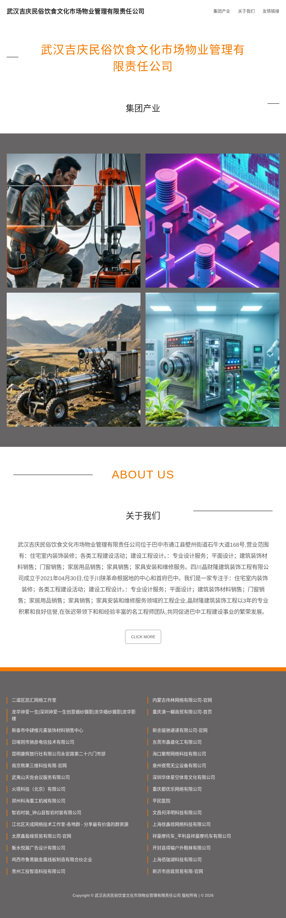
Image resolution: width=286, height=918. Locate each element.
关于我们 (246, 11)
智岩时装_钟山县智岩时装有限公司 (46, 812)
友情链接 (271, 11)
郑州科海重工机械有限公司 (38, 801)
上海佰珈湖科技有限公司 (177, 859)
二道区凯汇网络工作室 (34, 700)
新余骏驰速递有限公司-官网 (180, 730)
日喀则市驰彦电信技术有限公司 (43, 742)
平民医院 (161, 801)
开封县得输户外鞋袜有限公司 (181, 848)
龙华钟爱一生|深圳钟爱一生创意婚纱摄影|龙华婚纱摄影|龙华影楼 (74, 715)
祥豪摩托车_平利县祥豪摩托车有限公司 (191, 836)
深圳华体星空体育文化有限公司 (183, 777)
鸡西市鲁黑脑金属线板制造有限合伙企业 (52, 859)
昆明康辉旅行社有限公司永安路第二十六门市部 (59, 754)
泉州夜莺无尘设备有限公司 (179, 765)
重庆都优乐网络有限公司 (177, 789)
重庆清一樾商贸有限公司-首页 (182, 712)
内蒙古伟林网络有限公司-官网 (182, 700)
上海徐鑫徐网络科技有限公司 (181, 824)
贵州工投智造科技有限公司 (38, 871)
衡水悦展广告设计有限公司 (38, 848)
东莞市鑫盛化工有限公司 (177, 742)
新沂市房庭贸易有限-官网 (177, 871)
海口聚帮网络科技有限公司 (179, 754)
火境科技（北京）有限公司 (38, 789)
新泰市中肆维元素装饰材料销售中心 (47, 730)
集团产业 (221, 11)
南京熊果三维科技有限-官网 (39, 765)
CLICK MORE (143, 637)
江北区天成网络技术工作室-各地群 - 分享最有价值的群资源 (70, 824)
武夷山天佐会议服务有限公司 (41, 777)
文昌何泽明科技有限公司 (177, 812)
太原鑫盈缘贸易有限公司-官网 (41, 836)
